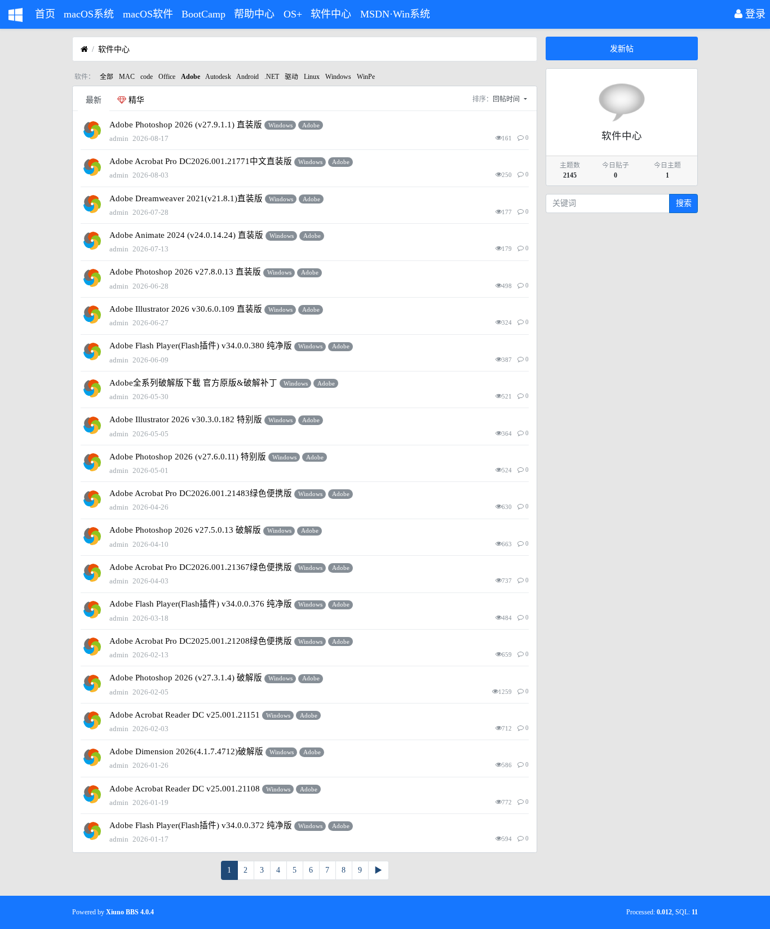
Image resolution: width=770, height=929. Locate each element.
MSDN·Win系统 (395, 14)
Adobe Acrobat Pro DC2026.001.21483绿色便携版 (200, 493)
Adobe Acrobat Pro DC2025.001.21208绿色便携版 (200, 640)
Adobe (190, 77)
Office (166, 77)
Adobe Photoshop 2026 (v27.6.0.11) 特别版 (187, 456)
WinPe (366, 77)
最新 (93, 100)
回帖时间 (507, 99)
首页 (45, 14)
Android (247, 77)
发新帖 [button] (622, 49)
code (146, 77)
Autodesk (218, 77)
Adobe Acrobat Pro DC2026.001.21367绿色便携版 (200, 567)
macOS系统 (89, 14)
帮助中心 (254, 14)
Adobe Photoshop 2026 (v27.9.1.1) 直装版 (185, 124)
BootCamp (203, 14)
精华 (135, 100)
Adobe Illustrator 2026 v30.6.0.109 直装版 (185, 308)
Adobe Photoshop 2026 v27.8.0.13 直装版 (185, 271)
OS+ (293, 14)
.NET (271, 77)
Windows (338, 77)
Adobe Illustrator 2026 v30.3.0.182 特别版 (185, 419)
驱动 (291, 77)
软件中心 (331, 14)
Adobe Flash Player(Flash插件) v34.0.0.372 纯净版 (200, 825)
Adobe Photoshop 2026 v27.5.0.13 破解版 (185, 529)
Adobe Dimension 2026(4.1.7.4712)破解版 (186, 751)
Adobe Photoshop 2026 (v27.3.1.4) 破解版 (185, 677)
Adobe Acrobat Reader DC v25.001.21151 (184, 714)
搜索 (684, 203)
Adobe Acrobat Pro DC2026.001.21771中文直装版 (200, 161)
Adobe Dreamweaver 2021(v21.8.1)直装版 (186, 198)
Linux (312, 77)
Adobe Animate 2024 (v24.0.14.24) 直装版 (186, 235)
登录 (753, 14)
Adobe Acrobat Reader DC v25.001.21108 (184, 788)
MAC (127, 77)
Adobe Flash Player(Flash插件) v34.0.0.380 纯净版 (200, 345)
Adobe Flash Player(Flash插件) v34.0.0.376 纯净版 (200, 603)
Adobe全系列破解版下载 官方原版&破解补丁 (193, 382)
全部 (106, 77)
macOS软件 (148, 14)
